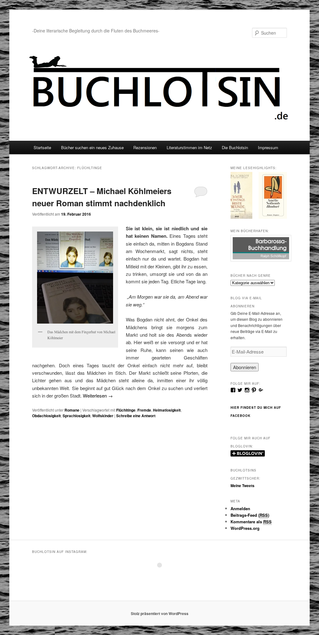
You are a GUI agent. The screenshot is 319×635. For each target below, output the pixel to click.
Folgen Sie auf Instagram (163, 576)
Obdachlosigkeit (46, 415)
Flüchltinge (126, 410)
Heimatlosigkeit (167, 410)
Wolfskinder (102, 415)
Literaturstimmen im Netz (189, 147)
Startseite (42, 147)
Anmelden (240, 508)
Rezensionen (145, 147)
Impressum (268, 147)
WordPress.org (245, 528)
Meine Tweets (243, 485)
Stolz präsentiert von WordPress (159, 613)
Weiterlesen (98, 395)
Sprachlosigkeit (76, 415)
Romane (71, 410)
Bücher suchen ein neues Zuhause (92, 147)
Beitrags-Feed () (250, 515)
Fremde (144, 410)
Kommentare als (251, 522)
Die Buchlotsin (235, 147)
